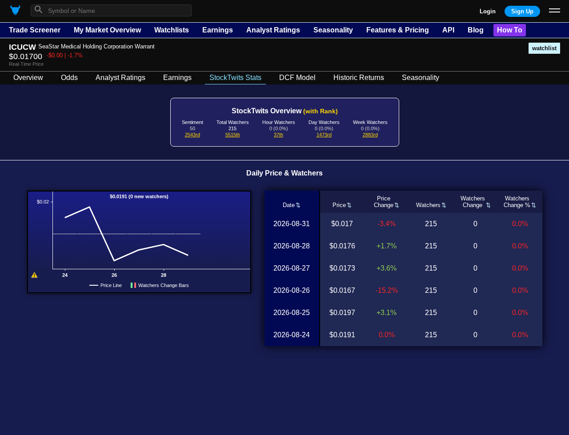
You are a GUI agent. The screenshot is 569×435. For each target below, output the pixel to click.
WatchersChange (473, 201)
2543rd (192, 134)
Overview (28, 77)
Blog (476, 30)
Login (488, 11)
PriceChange (383, 201)
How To (509, 30)
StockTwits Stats (235, 77)
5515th (232, 134)
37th (278, 134)
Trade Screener (34, 30)
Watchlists (171, 30)
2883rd (370, 134)
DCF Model (297, 77)
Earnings (217, 30)
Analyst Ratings (273, 30)
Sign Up (522, 11)
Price (339, 205)
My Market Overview (107, 30)
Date (289, 205)
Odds (69, 77)
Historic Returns (358, 77)
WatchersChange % (517, 201)
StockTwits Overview (285, 111)
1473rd (324, 134)
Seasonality (333, 30)
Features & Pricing (397, 30)
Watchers (428, 205)
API (448, 30)
